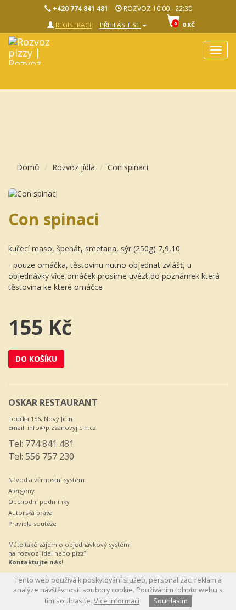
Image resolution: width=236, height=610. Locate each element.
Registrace (74, 24)
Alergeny (21, 490)
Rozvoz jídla (73, 167)
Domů (28, 167)
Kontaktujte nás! (36, 562)
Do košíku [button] (36, 359)
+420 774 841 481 (79, 8)
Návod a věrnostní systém (46, 479)
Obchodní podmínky (39, 501)
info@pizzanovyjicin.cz (61, 427)
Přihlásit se (120, 24)
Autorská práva (30, 512)
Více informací (116, 601)
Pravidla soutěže (32, 523)
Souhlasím (170, 601)
